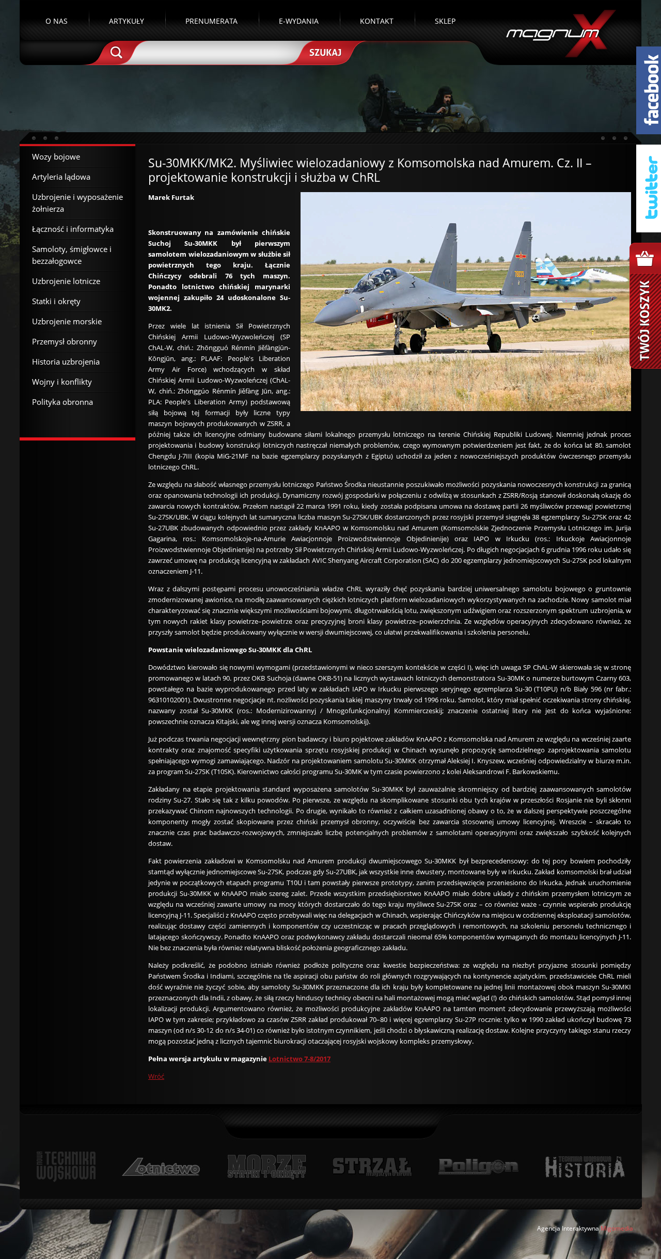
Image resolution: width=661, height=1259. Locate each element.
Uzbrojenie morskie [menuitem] (67, 321)
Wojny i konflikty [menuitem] (62, 381)
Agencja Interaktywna (568, 1228)
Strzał (372, 1167)
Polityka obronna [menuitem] (62, 402)
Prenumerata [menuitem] (211, 21)
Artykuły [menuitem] (126, 21)
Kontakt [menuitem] (377, 21)
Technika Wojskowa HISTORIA (584, 1167)
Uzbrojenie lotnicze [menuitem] (66, 281)
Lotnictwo (161, 1167)
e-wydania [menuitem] (299, 21)
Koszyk (645, 306)
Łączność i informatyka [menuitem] (73, 229)
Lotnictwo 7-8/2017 (299, 1058)
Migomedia (617, 1228)
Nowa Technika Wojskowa (66, 1167)
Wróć (156, 1076)
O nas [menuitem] (56, 21)
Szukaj (324, 51)
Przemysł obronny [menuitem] (64, 341)
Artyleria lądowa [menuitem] (61, 176)
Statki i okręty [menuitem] (56, 301)
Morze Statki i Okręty (266, 1167)
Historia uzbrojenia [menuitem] (66, 361)
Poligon (478, 1167)
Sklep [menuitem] (445, 21)
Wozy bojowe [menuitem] (56, 156)
